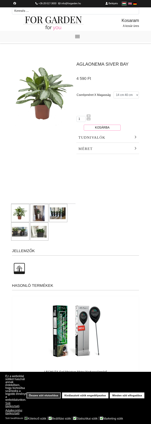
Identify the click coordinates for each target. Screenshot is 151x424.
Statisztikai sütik (87, 418)
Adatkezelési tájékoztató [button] (13, 412)
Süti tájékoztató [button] (12, 405)
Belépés (113, 3)
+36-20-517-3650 (47, 3)
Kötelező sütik (37, 418)
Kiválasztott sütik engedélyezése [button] (85, 395)
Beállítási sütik (61, 418)
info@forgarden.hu (71, 3)
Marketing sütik (113, 418)
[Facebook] (14, 3)
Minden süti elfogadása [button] (127, 395)
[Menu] (77, 36)
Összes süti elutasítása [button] (43, 395)
